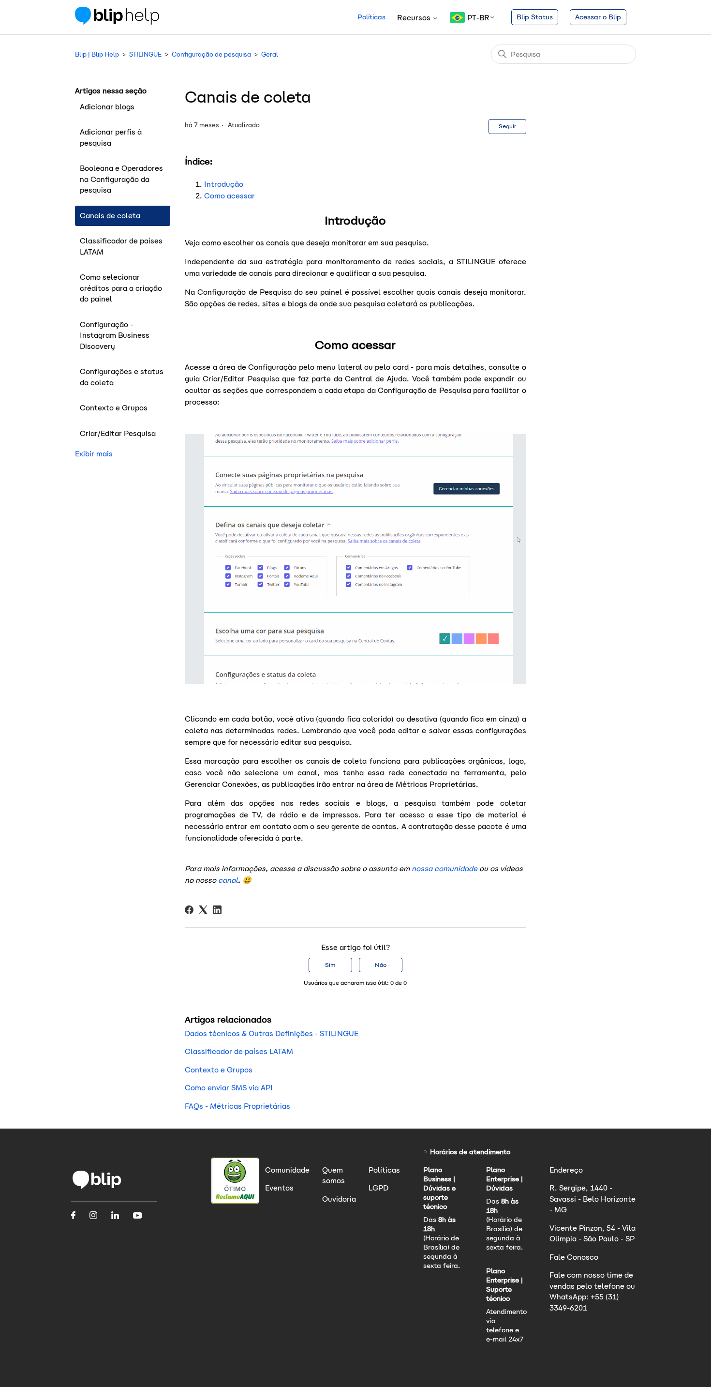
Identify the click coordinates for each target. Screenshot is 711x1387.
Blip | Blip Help (97, 54)
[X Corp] (203, 909)
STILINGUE (145, 54)
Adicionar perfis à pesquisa (111, 137)
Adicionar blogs (107, 106)
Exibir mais (94, 453)
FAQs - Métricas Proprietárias (237, 1106)
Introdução (223, 184)
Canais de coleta (110, 215)
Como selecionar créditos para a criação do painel (121, 287)
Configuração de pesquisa (211, 54)
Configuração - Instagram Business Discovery (114, 335)
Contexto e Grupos (114, 407)
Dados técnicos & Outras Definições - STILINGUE (271, 1033)
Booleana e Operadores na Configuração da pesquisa (121, 179)
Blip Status (535, 17)
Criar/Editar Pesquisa (118, 433)
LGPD (378, 1187)
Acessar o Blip (598, 17)
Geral (269, 54)
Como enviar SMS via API (229, 1087)
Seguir (507, 126)
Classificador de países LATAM (121, 246)
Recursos (414, 18)
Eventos (279, 1187)
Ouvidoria (339, 1199)
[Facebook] (189, 909)
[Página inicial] (117, 22)
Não (380, 964)
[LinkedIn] (217, 909)
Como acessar (229, 195)
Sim (330, 964)
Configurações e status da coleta (121, 377)
